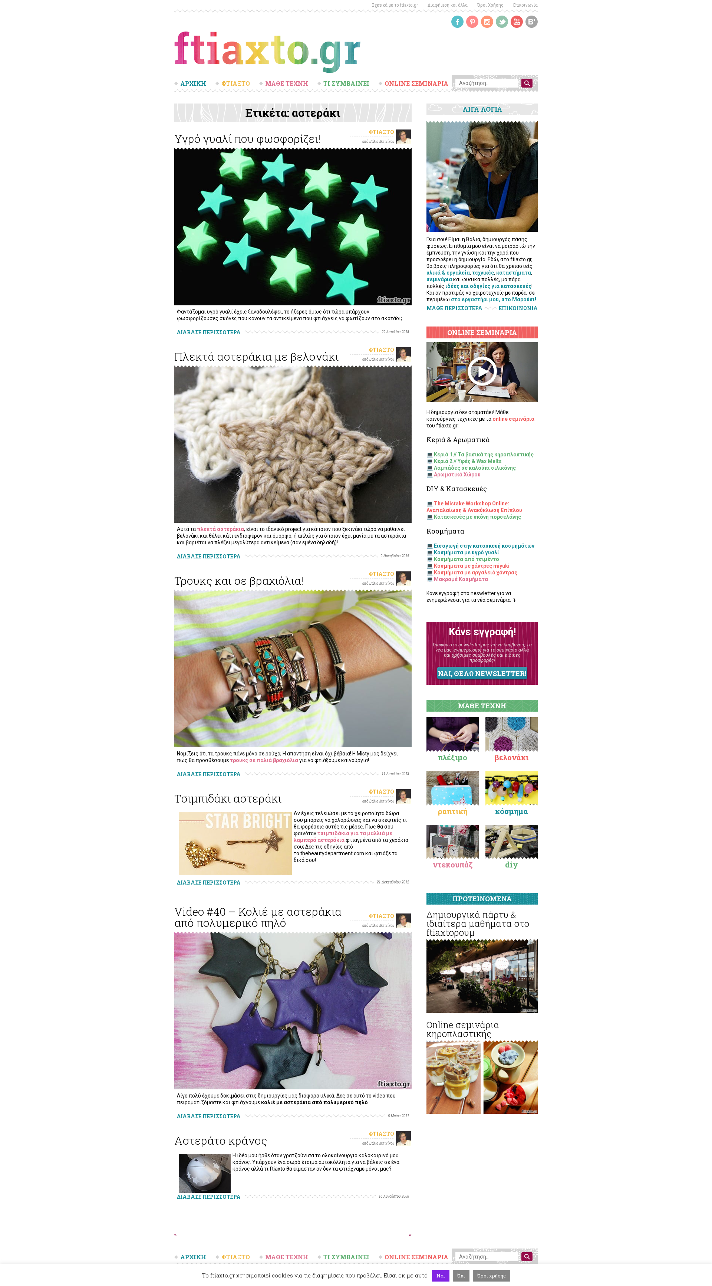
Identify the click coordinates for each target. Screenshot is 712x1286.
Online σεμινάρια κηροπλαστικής (462, 1029)
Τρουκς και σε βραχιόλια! (238, 580)
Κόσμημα (511, 811)
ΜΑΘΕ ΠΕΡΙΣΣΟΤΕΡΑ (454, 308)
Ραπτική (453, 811)
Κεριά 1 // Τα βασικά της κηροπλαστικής (484, 454)
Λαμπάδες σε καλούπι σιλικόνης (475, 468)
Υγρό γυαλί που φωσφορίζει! (247, 138)
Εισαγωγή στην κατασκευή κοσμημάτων (484, 546)
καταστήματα (513, 273)
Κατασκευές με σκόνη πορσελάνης (477, 517)
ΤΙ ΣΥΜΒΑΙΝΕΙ (346, 83)
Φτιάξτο (381, 131)
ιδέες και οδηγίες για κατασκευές (488, 286)
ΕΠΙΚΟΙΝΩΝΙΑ (518, 308)
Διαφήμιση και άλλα (448, 5)
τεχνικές (483, 273)
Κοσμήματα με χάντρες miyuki (472, 566)
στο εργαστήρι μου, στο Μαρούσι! (493, 299)
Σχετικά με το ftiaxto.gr (395, 5)
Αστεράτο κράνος (220, 1140)
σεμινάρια (439, 279)
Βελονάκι (511, 757)
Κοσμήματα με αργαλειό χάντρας (475, 572)
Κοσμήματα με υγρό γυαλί (466, 552)
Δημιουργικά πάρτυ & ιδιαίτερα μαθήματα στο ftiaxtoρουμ (477, 923)
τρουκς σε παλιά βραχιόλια (264, 760)
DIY (511, 864)
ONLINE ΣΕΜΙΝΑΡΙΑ (416, 83)
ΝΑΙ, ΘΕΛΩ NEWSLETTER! (482, 673)
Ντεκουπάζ (453, 864)
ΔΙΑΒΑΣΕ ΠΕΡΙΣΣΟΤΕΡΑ (209, 332)
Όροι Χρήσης (490, 5)
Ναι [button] (440, 1275)
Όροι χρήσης (491, 1275)
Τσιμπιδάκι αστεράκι (227, 798)
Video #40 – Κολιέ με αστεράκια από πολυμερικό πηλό (258, 917)
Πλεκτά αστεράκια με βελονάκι (256, 356)
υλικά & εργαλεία (448, 273)
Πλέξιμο (452, 757)
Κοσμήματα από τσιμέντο (466, 559)
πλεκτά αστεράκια (220, 529)
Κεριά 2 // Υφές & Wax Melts (468, 461)
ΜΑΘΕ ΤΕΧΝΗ (286, 83)
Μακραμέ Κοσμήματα (461, 579)
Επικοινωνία (525, 5)
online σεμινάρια (513, 419)
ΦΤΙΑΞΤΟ (235, 83)
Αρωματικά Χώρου (457, 475)
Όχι (461, 1275)
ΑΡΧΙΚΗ (193, 83)
